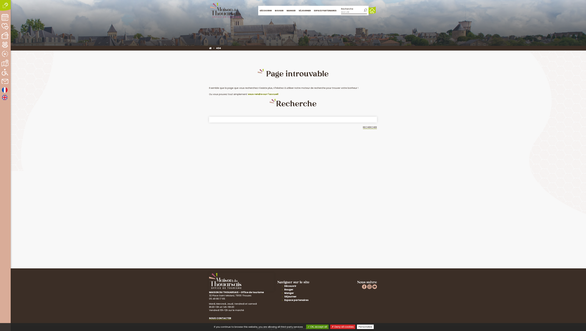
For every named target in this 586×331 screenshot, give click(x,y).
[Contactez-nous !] (5, 81)
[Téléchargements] (5, 53)
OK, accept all (318, 327)
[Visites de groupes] (5, 44)
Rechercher (370, 127)
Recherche (347, 8)
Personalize (365, 327)
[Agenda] (5, 17)
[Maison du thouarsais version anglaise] (5, 100)
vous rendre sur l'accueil (263, 94)
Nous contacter (220, 318)
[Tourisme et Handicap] (5, 72)
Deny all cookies (344, 327)
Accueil (372, 10)
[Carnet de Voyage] (5, 26)
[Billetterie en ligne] (5, 35)
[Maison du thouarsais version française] (5, 92)
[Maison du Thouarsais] (210, 48)
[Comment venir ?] (5, 63)
